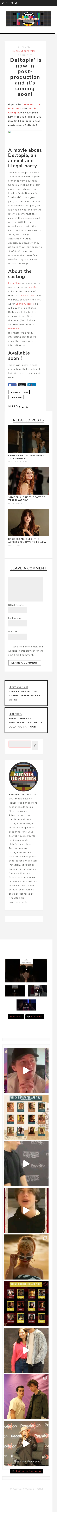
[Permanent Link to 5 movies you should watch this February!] (28, 452)
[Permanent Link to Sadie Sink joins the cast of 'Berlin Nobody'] (28, 493)
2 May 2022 (24, 47)
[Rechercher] (35, 745)
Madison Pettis (27, 295)
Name (16, 605)
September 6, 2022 (18, 504)
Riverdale (13, 328)
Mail (15, 618)
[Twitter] (4, 3)
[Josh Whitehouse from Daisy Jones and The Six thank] (26, 1070)
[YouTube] (17, 3)
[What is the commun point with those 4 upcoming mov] (26, 1257)
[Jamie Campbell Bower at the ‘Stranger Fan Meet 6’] (26, 1443)
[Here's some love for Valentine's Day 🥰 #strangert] (26, 1163)
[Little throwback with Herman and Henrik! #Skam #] (26, 1396)
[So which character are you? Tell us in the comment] (26, 1303)
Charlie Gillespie (25, 304)
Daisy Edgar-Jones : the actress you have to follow (27, 540)
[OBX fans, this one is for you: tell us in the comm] (26, 1117)
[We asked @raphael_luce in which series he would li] (26, 1210)
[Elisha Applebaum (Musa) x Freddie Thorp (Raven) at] (26, 1350)
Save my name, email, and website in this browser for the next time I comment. (26, 650)
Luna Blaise (14, 283)
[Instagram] (13, 3)
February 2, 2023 (17, 462)
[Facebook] (8, 3)
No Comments (24, 55)
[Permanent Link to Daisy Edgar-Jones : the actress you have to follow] (28, 535)
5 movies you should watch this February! (26, 457)
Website (13, 631)
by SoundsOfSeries (24, 51)
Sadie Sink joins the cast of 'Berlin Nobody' (26, 499)
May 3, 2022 (14, 545)
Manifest (33, 287)
